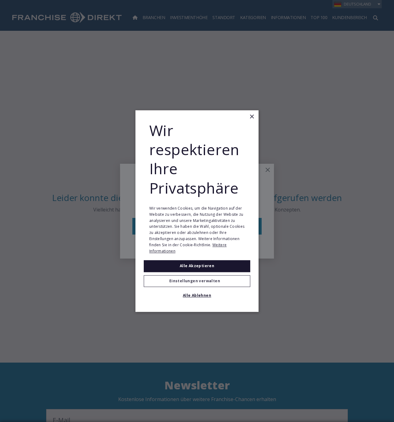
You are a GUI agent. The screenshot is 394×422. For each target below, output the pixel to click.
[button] (197, 281)
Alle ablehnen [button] (197, 295)
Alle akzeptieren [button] (197, 266)
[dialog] (197, 211)
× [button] (251, 117)
